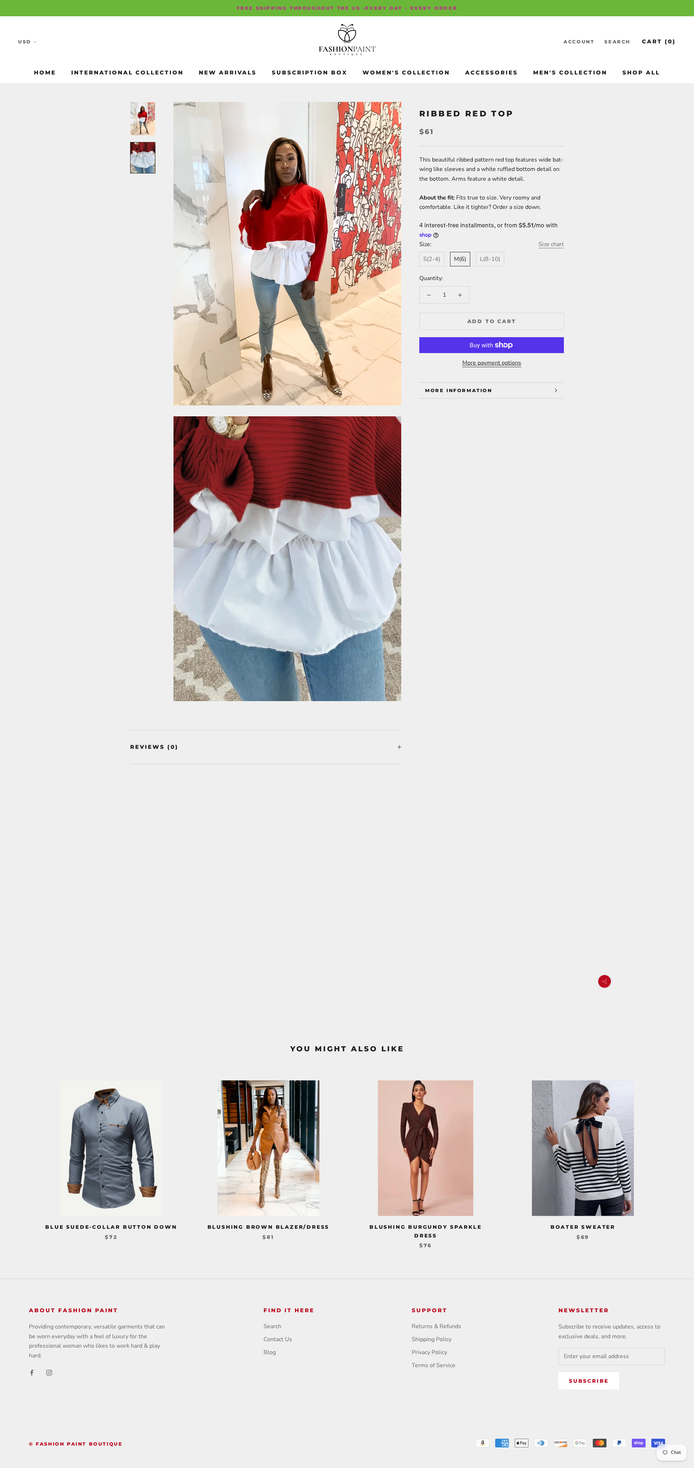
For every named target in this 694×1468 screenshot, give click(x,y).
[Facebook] (32, 1372)
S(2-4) (431, 259)
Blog (270, 1352)
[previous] (22, 1157)
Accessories (491, 72)
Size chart (551, 244)
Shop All (641, 72)
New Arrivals (228, 72)
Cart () (659, 41)
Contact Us (278, 1339)
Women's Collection (406, 72)
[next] (671, 1157)
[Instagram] (49, 1372)
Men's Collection (570, 72)
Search (617, 42)
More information (458, 390)
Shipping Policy (431, 1339)
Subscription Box (309, 72)
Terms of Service (433, 1365)
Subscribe (589, 1381)
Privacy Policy (429, 1352)
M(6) (460, 259)
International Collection (127, 72)
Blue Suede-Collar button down (111, 1227)
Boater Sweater (583, 1227)
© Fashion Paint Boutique (76, 1444)
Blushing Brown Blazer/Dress (268, 1227)
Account (579, 42)
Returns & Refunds (436, 1326)
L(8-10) (490, 259)
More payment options (491, 363)
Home (45, 72)
